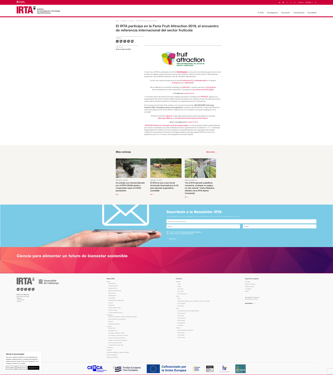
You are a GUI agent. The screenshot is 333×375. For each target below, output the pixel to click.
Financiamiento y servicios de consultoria (118, 335)
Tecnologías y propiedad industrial (116, 333)
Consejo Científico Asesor (114, 307)
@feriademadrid (200, 80)
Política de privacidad (250, 284)
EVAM (179, 298)
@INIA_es (169, 118)
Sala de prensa (112, 293)
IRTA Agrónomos (182, 313)
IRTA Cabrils (180, 289)
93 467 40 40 (21, 299)
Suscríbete (172, 239)
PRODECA (204, 97)
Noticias (131, 20)
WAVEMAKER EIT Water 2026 (115, 345)
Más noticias (210, 152)
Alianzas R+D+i (112, 328)
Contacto (301, 2)
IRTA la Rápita (181, 335)
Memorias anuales (112, 310)
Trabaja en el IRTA (112, 288)
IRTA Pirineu (180, 325)
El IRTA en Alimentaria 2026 (115, 342)
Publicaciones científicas (114, 324)
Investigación (272, 13)
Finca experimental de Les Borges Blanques (188, 310)
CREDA (179, 286)
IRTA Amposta (181, 332)
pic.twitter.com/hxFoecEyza (198, 118)
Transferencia (298, 13)
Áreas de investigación (112, 354)
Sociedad (124, 20)
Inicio (117, 20)
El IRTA (261, 13)
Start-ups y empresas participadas (116, 338)
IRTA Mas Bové (181, 337)
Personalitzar (11, 367)
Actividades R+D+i (112, 330)
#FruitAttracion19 (186, 80)
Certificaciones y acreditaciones (116, 300)
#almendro (186, 87)
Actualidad (312, 13)
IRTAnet (247, 291)
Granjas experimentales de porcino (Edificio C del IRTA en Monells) (194, 301)
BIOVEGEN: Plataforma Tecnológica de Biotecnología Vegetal (166, 125)
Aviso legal (247, 281)
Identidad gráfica (112, 295)
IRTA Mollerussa (181, 323)
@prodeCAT (189, 83)
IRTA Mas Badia (181, 303)
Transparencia (111, 298)
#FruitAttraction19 (181, 118)
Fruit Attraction (182, 72)
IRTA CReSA (181, 291)
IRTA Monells (181, 306)
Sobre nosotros (112, 283)
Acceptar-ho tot (33, 367)
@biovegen (162, 118)
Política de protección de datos (191, 232)
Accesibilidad (248, 289)
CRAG (179, 284)
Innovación (285, 13)
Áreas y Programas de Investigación (117, 319)
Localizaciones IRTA (113, 285)
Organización (111, 305)
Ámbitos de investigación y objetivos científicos (118, 352)
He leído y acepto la (184, 232)
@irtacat (169, 116)
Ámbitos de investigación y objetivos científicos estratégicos (122, 316)
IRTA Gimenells (181, 320)
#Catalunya (176, 83)
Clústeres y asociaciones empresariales (117, 340)
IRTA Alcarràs (181, 315)
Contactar (19, 301)
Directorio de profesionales (114, 290)
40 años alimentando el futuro (115, 312)
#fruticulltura (211, 87)
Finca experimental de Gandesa (185, 330)
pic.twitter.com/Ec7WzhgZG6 (203, 89)
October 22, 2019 (188, 93)
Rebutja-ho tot (21, 367)
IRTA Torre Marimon (182, 293)
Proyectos (110, 321)
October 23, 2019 (192, 122)
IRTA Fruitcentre (181, 318)
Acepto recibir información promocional (180, 233)
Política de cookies (249, 286)
